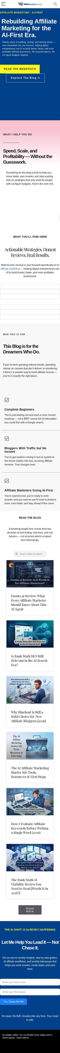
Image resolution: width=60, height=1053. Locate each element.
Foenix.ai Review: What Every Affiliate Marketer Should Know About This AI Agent (28, 602)
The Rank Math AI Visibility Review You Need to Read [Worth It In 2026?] (29, 886)
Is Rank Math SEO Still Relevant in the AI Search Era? (29, 660)
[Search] (55, 4)
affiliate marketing (10, 268)
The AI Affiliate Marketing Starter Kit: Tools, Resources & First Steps (30, 772)
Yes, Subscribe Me (13, 1001)
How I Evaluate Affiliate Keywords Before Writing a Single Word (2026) (29, 828)
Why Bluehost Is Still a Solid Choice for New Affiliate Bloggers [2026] (28, 716)
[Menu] (3, 4)
